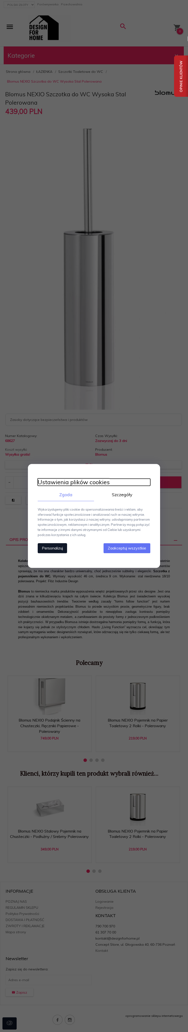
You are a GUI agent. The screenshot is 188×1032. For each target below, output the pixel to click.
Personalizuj (52, 548)
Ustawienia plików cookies (74, 482)
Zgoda (65, 494)
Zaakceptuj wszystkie (127, 548)
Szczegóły (122, 494)
